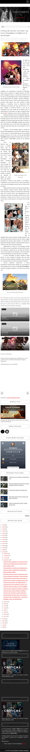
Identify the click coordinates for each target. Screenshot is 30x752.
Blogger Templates (24, 750)
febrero (5, 614)
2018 (3, 541)
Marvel (16, 39)
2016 (3, 545)
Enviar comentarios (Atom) (13, 397)
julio (5, 603)
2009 (3, 625)
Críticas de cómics (23, 38)
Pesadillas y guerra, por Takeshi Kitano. (12, 599)
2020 (3, 537)
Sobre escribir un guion (8, 565)
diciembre (6, 553)
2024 (3, 529)
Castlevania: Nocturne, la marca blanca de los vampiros (14, 317)
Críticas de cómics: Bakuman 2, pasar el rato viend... (15, 561)
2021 (3, 535)
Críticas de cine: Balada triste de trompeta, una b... (15, 563)
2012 (3, 618)
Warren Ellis (23, 39)
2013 (3, 551)
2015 (3, 547)
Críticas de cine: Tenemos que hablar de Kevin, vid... (15, 580)
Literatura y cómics (9, 39)
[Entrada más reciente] (2, 393)
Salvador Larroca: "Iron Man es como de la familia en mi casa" (15, 331)
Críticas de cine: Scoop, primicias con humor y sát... (15, 584)
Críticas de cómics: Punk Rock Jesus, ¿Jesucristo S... (15, 597)
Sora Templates (14, 750)
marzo (5, 612)
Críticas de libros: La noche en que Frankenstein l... (15, 568)
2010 (3, 623)
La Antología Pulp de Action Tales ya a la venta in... (15, 595)
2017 (3, 543)
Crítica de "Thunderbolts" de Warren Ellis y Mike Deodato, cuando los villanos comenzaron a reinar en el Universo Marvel (14, 345)
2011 (3, 621)
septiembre (6, 560)
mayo (5, 608)
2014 (3, 549)
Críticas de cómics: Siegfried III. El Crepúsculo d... (15, 570)
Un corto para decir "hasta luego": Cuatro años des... (15, 576)
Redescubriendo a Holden (9, 572)
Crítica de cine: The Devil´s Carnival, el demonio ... (15, 592)
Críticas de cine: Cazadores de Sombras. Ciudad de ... (15, 588)
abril (5, 610)
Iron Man (3, 39)
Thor (19, 39)
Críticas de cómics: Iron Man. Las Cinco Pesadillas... (15, 586)
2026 (3, 525)
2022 (3, 533)
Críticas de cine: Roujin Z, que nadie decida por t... (15, 582)
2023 (3, 531)
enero (5, 616)
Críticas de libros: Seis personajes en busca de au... (15, 578)
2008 (3, 627)
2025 (3, 527)
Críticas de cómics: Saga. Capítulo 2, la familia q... (14, 590)
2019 (3, 539)
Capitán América (15, 38)
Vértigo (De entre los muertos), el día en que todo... (15, 574)
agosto (5, 601)
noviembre (6, 555)
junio (5, 605)
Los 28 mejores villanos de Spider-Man (18, 490)
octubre (6, 557)
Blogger (24, 743)
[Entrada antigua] (27, 393)
